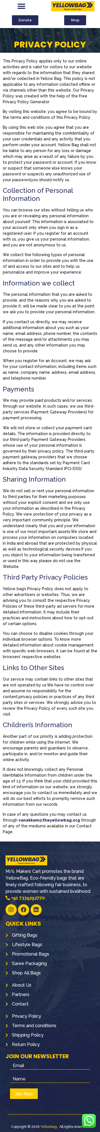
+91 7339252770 (27, 898)
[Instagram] (11, 909)
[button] (21, 6)
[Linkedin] (36, 909)
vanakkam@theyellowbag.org (49, 820)
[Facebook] (23, 909)
